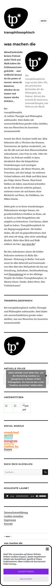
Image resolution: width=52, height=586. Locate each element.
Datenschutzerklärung (16, 512)
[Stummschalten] (37, 496)
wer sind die (28, 244)
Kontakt (8, 523)
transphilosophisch (19, 32)
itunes (8, 449)
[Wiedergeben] (7, 496)
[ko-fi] (17, 407)
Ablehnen (26, 579)
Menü (44, 21)
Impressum (10, 520)
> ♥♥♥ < (7, 536)
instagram (10, 441)
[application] (26, 496)
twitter (8, 438)
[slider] (43, 495)
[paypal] (26, 407)
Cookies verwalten (13, 516)
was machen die (13, 543)
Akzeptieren (26, 571)
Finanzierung (16, 274)
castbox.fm (11, 446)
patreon (9, 443)
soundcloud (11, 432)
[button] (47, 549)
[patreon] (8, 407)
